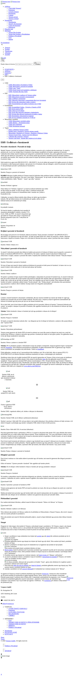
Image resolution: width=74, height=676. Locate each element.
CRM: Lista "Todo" (14, 88)
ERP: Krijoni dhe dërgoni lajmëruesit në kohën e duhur (25, 114)
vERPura (7, 6)
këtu (44, 359)
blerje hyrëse (43, 555)
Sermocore (45, 573)
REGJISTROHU (13, 614)
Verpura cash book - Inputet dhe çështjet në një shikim (24, 138)
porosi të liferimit (27, 569)
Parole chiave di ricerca (8, 64)
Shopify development (14, 24)
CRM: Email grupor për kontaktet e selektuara (22, 90)
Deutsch (7, 47)
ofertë (48, 536)
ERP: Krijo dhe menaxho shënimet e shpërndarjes (23, 112)
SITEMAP (8, 651)
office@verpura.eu (8, 603)
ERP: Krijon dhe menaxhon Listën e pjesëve (22, 102)
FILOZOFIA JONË (11, 632)
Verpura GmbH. (11, 641)
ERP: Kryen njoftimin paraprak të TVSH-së (21, 117)
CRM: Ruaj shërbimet (15, 124)
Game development (14, 25)
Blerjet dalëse (9, 550)
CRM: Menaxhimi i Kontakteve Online (20, 85)
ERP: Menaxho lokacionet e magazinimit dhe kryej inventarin (27, 100)
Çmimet (10, 15)
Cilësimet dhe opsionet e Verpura (18, 136)
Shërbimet (8, 31)
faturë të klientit (36, 565)
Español (7, 54)
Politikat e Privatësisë (14, 36)
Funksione (11, 10)
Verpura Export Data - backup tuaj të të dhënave (23, 135)
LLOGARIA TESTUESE (16, 612)
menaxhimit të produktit (49, 557)
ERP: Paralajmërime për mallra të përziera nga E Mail (24, 104)
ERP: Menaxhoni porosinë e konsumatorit (21, 97)
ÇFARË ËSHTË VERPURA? (17, 608)
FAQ (10, 37)
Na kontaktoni (5, 42)
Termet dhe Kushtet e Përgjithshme (19, 34)
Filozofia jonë (9, 29)
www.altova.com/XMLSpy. (32, 366)
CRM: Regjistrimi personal (16, 126)
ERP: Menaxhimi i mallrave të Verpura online (22, 95)
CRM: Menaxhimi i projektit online (19, 121)
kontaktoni (40, 349)
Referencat (11, 27)
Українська (8, 51)
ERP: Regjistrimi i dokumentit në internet (21, 116)
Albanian (8, 53)
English (7, 49)
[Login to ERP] (3, 58)
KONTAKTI (9, 634)
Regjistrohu (12, 13)
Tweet (3, 639)
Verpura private (13, 17)
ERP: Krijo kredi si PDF (15, 109)
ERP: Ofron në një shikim (16, 110)
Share (2, 637)
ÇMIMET (11, 615)
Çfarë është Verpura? (14, 8)
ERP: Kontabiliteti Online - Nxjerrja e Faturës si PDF (24, 107)
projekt (39, 536)
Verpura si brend (13, 18)
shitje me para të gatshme (21, 565)
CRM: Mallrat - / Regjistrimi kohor (19, 123)
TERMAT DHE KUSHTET (17, 624)
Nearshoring (8, 20)
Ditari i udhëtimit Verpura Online (18, 129)
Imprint (10, 39)
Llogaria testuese (13, 12)
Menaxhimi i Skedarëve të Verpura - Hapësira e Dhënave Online (28, 133)
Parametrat (9, 347)
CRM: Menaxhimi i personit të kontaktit (20, 86)
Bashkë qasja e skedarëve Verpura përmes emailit (23, 131)
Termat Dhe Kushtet (14, 32)
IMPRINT (11, 625)
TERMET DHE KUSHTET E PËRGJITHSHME (23, 622)
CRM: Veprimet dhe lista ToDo (18, 91)
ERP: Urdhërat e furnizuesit (16, 98)
